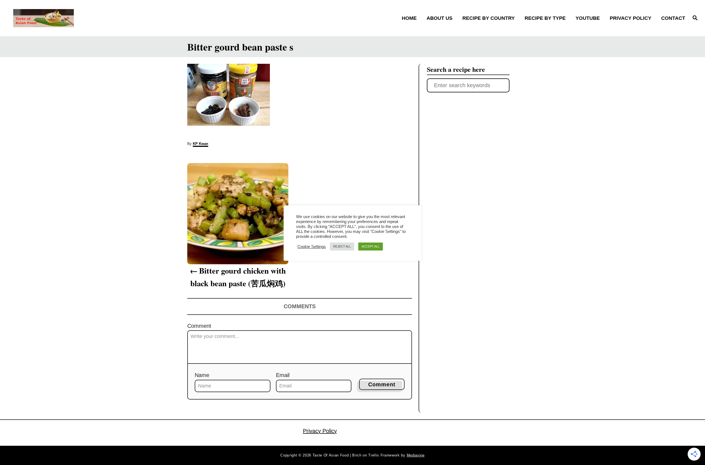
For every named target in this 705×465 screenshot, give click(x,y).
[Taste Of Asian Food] (96, 18)
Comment (199, 326)
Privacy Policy (320, 431)
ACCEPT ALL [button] (370, 246)
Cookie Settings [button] (311, 246)
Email (282, 375)
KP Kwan (200, 144)
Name (202, 375)
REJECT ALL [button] (342, 246)
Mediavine (416, 455)
